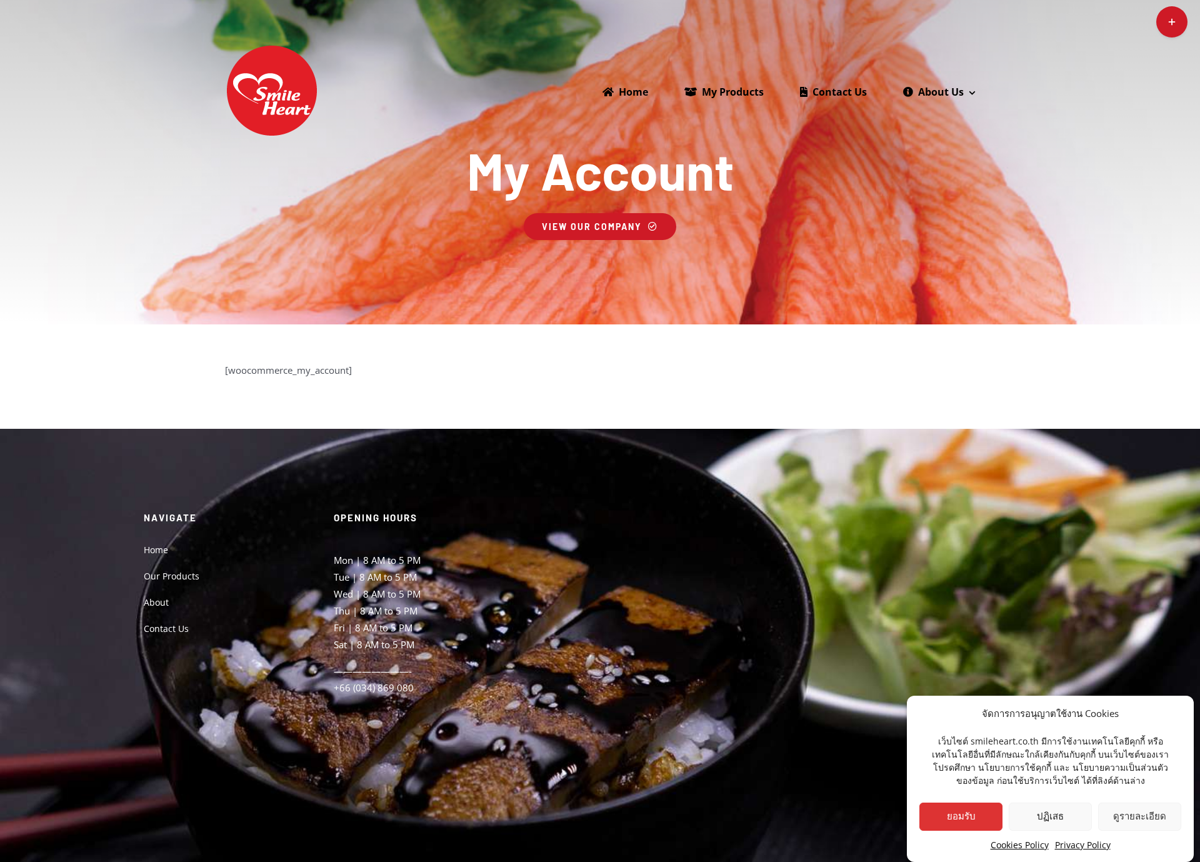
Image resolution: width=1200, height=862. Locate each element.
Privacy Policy (1083, 845)
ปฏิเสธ (1050, 816)
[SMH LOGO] (272, 48)
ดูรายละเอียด (1139, 816)
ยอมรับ (961, 816)
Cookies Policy (1020, 845)
